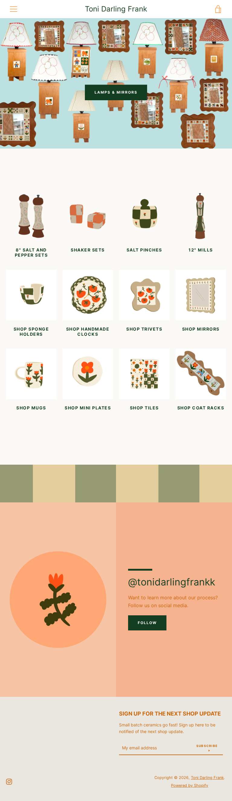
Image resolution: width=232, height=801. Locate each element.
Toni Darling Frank (116, 9)
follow (147, 622)
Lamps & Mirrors (116, 92)
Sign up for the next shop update (170, 713)
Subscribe (207, 746)
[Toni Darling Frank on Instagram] (9, 781)
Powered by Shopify (189, 785)
